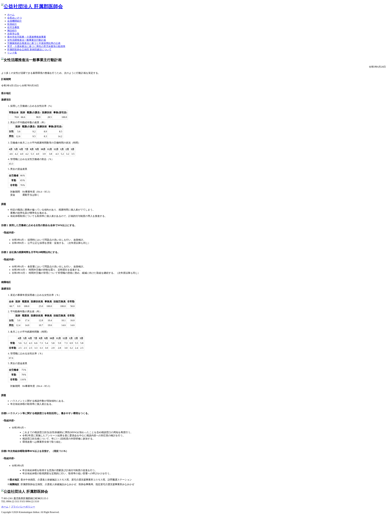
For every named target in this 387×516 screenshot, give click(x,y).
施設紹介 (12, 30)
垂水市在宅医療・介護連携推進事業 (26, 37)
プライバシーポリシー (23, 506)
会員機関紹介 (14, 21)
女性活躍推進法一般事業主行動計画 (26, 40)
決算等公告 (13, 33)
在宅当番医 (13, 27)
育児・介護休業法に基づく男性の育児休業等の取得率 (36, 46)
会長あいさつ (14, 17)
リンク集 (12, 52)
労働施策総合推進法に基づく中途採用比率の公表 (33, 43)
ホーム (11, 14)
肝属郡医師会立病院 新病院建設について (29, 49)
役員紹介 (12, 24)
